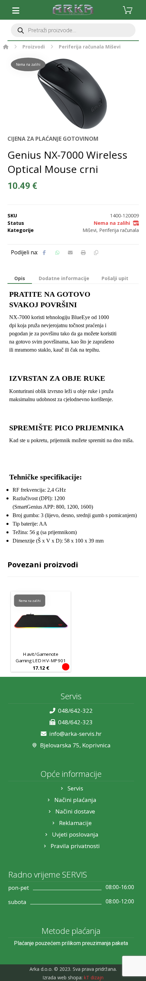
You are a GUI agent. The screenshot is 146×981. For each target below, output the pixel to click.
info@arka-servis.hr (75, 734)
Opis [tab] (19, 278)
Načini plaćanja (75, 800)
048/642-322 (75, 710)
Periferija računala (119, 230)
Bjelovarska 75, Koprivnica (75, 745)
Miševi (89, 230)
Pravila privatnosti (75, 846)
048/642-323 (75, 722)
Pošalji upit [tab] (115, 278)
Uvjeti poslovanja (75, 834)
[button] (15, 10)
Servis (75, 788)
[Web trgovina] (73, 10)
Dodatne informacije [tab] (64, 278)
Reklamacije (75, 823)
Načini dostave (75, 811)
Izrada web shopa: (62, 977)
